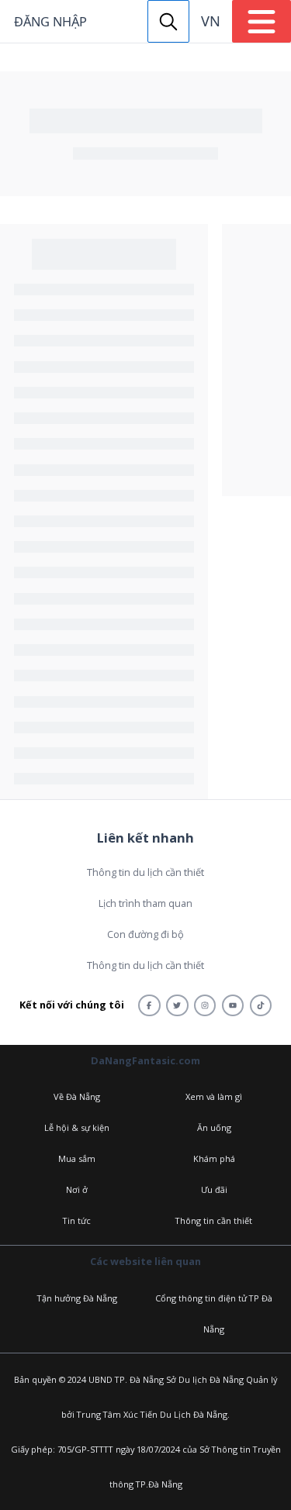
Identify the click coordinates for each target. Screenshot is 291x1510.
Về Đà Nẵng (77, 1096)
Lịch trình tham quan (145, 903)
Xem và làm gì (213, 1096)
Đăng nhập (50, 21)
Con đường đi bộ (145, 934)
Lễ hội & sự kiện (76, 1127)
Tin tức (77, 1220)
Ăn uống (214, 1127)
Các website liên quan (145, 1261)
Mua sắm (76, 1158)
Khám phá (214, 1158)
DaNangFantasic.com (145, 1060)
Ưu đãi (214, 1189)
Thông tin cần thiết (213, 1220)
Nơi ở (77, 1189)
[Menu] (261, 21)
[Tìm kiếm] (168, 21)
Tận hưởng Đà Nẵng (77, 1298)
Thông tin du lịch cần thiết (145, 872)
